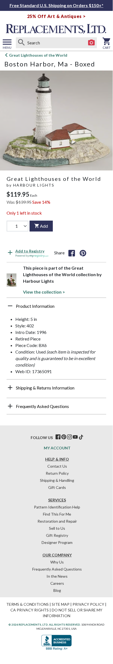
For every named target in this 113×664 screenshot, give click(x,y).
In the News (57, 576)
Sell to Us (57, 528)
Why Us (57, 562)
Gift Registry (57, 535)
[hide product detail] (10, 305)
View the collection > (44, 291)
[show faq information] (10, 406)
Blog (57, 590)
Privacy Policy (88, 604)
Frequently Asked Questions (57, 569)
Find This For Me (57, 514)
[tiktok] (81, 437)
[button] (56, 308)
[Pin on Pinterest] (83, 253)
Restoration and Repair (57, 521)
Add (44, 226)
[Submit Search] (21, 42)
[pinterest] (63, 437)
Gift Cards (57, 487)
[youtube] (75, 437)
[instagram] (69, 437)
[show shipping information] (10, 387)
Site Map (60, 604)
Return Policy (57, 473)
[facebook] (58, 437)
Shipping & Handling (57, 480)
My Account (57, 448)
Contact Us (57, 466)
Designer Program (57, 542)
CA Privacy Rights (29, 610)
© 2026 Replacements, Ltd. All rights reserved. (44, 624)
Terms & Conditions (27, 604)
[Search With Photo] (91, 42)
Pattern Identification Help (57, 507)
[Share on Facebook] (72, 253)
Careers (57, 583)
